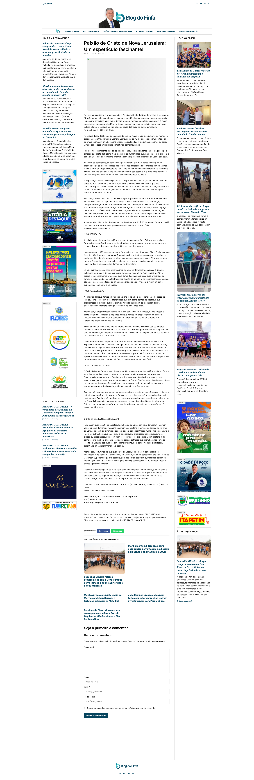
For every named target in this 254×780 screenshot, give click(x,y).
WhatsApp (117, 531)
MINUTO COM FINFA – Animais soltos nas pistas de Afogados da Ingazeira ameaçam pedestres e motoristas (57, 430)
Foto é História (91, 31)
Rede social (89, 697)
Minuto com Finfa (166, 31)
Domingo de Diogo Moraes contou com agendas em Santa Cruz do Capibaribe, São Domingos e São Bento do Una (102, 614)
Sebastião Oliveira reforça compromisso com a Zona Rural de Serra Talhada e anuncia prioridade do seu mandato (56, 49)
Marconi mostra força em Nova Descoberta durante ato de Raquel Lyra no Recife (193, 297)
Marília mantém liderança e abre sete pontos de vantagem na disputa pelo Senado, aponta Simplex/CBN (58, 90)
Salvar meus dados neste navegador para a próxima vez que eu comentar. (121, 708)
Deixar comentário (51, 419)
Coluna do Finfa (144, 31)
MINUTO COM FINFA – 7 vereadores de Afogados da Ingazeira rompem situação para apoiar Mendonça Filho (58, 411)
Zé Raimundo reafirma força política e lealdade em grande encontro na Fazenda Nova (193, 209)
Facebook (103, 531)
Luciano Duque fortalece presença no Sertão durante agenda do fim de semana (192, 131)
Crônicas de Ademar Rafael (117, 31)
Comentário (89, 647)
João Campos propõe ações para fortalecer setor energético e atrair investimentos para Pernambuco (147, 598)
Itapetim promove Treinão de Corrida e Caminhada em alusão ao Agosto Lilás (193, 372)
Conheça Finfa (71, 31)
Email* (87, 687)
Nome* (87, 677)
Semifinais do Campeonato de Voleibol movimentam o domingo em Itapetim (193, 73)
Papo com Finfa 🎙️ (188, 31)
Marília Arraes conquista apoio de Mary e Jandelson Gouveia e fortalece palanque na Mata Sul (58, 133)
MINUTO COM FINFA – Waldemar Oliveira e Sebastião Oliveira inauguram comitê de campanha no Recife (59, 450)
